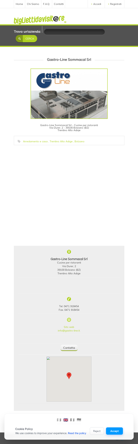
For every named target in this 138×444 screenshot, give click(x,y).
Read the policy (77, 433)
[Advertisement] (42, 169)
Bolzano (79, 141)
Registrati (115, 4)
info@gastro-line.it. (69, 330)
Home (19, 4)
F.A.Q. (46, 4)
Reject (96, 431)
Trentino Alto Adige (61, 141)
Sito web (69, 327)
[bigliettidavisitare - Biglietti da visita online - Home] (40, 19)
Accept (114, 431)
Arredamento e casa (35, 141)
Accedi (97, 4)
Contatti (59, 4)
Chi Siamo (33, 4)
